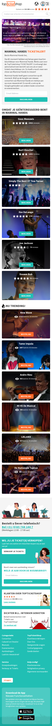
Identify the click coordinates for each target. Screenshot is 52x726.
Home (5, 27)
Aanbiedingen (8, 651)
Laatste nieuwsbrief (10, 654)
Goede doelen (33, 651)
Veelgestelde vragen (36, 645)
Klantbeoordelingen (36, 638)
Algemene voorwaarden (37, 671)
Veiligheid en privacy (36, 668)
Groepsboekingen (9, 665)
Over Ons (31, 641)
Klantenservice (33, 665)
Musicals (5, 645)
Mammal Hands (15, 27)
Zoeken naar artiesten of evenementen (19, 14)
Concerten (6, 638)
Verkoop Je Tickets (10, 668)
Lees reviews (10, 602)
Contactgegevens (35, 648)
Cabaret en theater (10, 641)
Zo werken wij (10, 625)
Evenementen (8, 648)
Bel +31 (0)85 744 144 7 (17, 527)
